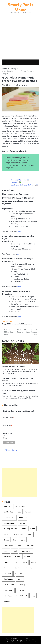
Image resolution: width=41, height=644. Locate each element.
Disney (6, 540)
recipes (6, 568)
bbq (19, 512)
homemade (16, 324)
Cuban (32, 529)
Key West (7, 557)
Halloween (30, 545)
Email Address (8, 417)
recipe (33, 562)
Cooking (5, 321)
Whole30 (7, 601)
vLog (33, 596)
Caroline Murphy (20, 85)
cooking (22, 523)
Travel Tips (21, 590)
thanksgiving (8, 579)
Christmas (23, 517)
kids (22, 324)
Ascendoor (16, 641)
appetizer (7, 506)
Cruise (23, 529)
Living (10, 321)
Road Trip (29, 568)
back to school (20, 506)
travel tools (8, 596)
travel (20, 579)
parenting (7, 562)
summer (28, 324)
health (6, 551)
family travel (8, 545)
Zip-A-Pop (15, 182)
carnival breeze (9, 517)
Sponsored (19, 573)
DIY (9, 324)
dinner (29, 534)
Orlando (27, 557)
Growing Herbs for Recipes (14, 367)
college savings (9, 523)
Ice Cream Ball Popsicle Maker (23, 185)
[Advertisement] (20, 36)
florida (19, 545)
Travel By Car (23, 585)
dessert (6, 534)
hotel (15, 551)
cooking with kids (10, 529)
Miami (17, 557)
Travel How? (8, 590)
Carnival (28, 512)
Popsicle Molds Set (19, 180)
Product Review (21, 562)
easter (22, 540)
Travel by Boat (9, 585)
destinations (18, 534)
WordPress (32, 641)
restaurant (17, 568)
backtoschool (8, 512)
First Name (7, 426)
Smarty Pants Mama (20, 7)
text (6, 438)
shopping (7, 573)
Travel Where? (22, 596)
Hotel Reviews (26, 551)
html (6, 436)
